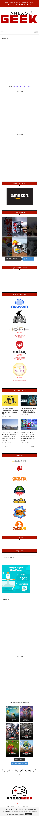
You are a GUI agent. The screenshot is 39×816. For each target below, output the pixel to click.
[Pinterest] (16, 4)
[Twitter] (11, 5)
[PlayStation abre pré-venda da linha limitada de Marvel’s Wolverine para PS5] (10, 400)
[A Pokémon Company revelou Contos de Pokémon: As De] (12, 714)
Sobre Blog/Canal (15, 2)
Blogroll (25, 2)
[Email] (22, 4)
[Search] (32, 31)
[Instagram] (13, 4)
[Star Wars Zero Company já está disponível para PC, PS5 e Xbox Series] (29, 400)
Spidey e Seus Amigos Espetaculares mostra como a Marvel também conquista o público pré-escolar (28, 436)
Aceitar (29, 814)
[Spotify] (24, 4)
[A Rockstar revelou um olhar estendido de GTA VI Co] (26, 714)
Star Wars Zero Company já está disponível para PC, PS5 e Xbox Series (28, 410)
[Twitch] (27, 4)
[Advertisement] (19, 59)
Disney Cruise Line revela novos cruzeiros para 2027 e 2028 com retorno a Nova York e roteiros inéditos (10, 436)
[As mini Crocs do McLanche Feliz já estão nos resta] (12, 748)
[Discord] (30, 5)
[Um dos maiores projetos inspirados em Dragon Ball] (26, 748)
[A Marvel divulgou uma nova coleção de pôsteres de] (26, 731)
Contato (31, 2)
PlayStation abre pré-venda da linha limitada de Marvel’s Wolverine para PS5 (10, 411)
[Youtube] (19, 4)
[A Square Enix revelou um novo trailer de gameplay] (12, 731)
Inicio (6, 2)
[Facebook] (8, 4)
